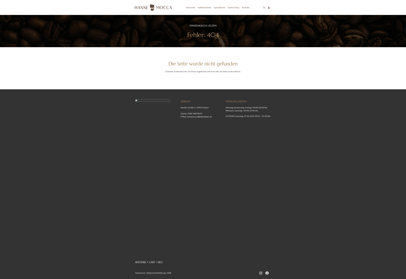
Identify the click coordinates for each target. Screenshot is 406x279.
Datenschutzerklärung (156, 273)
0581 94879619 (195, 113)
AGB (169, 273)
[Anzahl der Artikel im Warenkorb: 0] (264, 7)
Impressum (140, 273)
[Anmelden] (268, 7)
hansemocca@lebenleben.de (199, 116)
